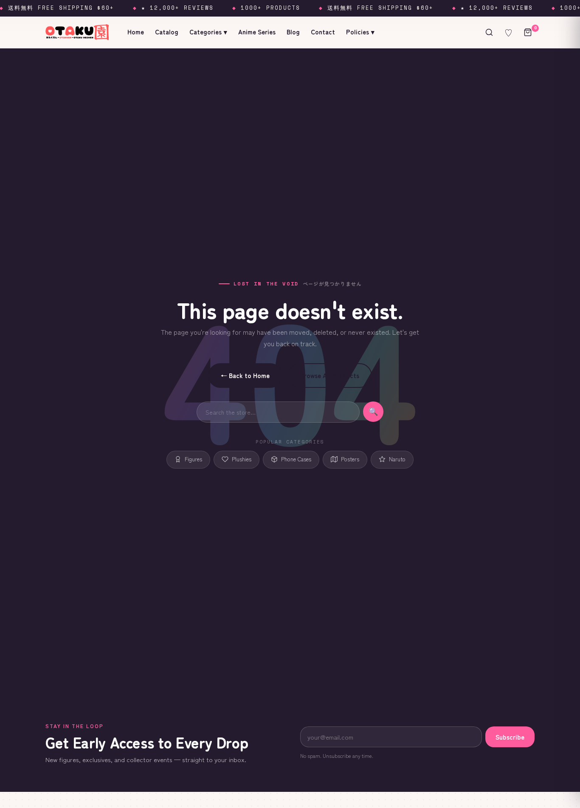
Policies (360, 31)
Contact (323, 31)
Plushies (241, 459)
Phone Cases (296, 459)
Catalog (166, 31)
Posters (350, 459)
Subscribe (510, 736)
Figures (193, 459)
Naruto (397, 459)
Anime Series (257, 31)
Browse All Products (329, 375)
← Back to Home (245, 375)
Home (135, 31)
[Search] (489, 32)
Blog (293, 31)
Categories (208, 31)
